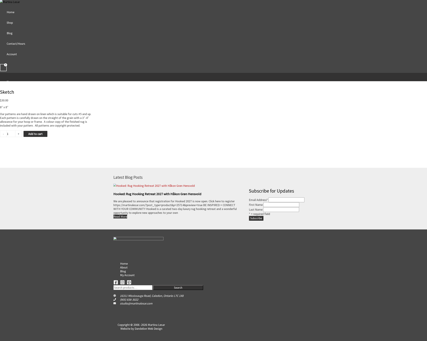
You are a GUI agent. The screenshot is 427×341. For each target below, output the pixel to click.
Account (12, 54)
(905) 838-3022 (129, 299)
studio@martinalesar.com (136, 303)
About (124, 267)
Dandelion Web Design (148, 328)
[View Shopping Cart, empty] (3, 67)
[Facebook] (115, 283)
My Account (127, 275)
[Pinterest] (129, 283)
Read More (120, 216)
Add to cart (35, 134)
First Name (256, 205)
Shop (10, 23)
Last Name (256, 209)
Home (10, 12)
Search (178, 287)
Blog (10, 33)
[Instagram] (122, 283)
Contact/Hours (16, 44)
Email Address (258, 200)
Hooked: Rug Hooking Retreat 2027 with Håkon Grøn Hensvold (157, 194)
